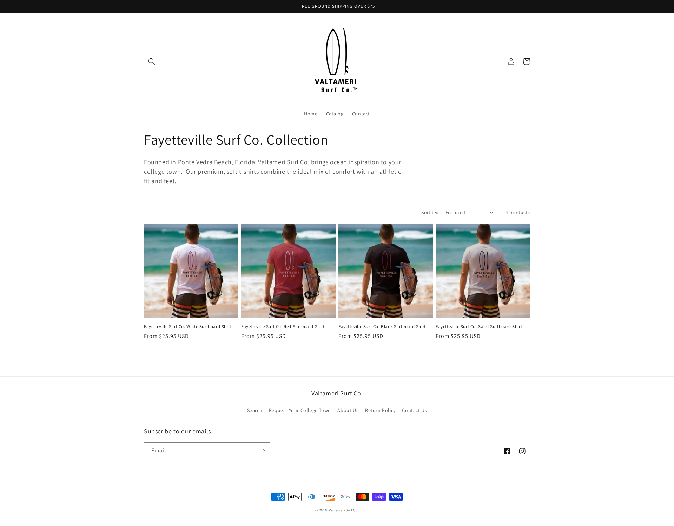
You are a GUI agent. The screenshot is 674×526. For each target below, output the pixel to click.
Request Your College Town (300, 410)
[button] (151, 61)
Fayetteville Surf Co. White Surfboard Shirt (187, 326)
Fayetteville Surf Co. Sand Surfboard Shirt (479, 326)
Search (255, 410)
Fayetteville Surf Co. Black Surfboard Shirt (382, 326)
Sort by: (429, 212)
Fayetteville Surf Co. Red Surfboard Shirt (283, 326)
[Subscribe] (262, 450)
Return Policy (380, 410)
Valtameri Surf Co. (344, 510)
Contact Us (414, 410)
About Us (347, 410)
